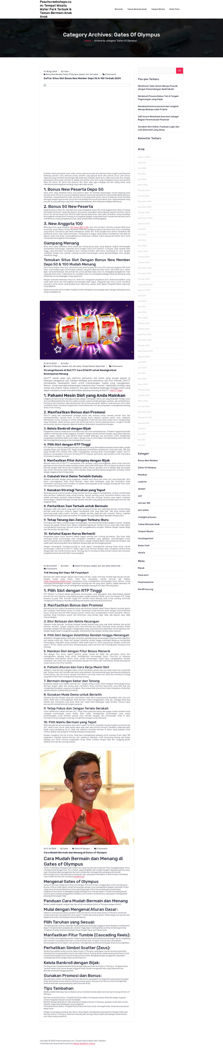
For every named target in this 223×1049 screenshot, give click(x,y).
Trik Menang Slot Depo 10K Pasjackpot (66, 572)
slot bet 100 (144, 503)
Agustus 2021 (144, 423)
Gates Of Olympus (70, 74)
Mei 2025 (142, 240)
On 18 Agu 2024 (50, 71)
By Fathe (65, 71)
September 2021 (145, 418)
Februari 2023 (144, 390)
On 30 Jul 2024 (50, 363)
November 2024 (145, 273)
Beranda (119, 9)
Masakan (142, 474)
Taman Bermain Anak (137, 9)
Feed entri (143, 575)
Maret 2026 (143, 185)
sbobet (82, 74)
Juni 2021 (142, 434)
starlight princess (147, 517)
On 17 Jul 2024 (50, 849)
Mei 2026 (142, 174)
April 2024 (142, 312)
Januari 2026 (143, 196)
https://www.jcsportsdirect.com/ (58, 581)
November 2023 (145, 340)
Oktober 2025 (144, 212)
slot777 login (116, 390)
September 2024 (145, 285)
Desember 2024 (145, 268)
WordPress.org (145, 589)
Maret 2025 (143, 251)
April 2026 (142, 179)
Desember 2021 (144, 412)
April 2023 (142, 379)
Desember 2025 (145, 201)
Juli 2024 (142, 296)
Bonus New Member (54, 74)
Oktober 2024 (144, 279)
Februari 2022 (144, 406)
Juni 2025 (142, 235)
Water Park (174, 9)
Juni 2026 (142, 168)
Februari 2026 (144, 190)
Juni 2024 (142, 301)
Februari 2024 (144, 323)
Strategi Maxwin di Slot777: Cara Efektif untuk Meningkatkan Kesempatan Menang (80, 372)
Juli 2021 (142, 429)
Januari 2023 (143, 395)
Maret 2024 (143, 318)
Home (87, 40)
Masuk (141, 568)
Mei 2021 (141, 440)
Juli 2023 (142, 362)
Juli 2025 (142, 229)
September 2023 (145, 351)
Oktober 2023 (144, 345)
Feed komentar (146, 582)
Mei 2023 (142, 373)
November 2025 (145, 207)
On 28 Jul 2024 (50, 566)
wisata (141, 552)
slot (87, 74)
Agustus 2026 (144, 157)
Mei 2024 (142, 307)
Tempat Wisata (158, 9)
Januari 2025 (143, 262)
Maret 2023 (143, 384)
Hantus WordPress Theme (84, 1044)
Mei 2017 (141, 445)
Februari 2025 (144, 257)
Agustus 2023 (144, 357)
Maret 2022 (143, 401)
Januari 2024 (143, 329)
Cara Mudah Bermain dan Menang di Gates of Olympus (75, 852)
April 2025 (142, 246)
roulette (142, 482)
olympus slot (79, 877)
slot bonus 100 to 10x (79, 227)
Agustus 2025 (144, 224)
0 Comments (110, 74)
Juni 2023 (142, 368)
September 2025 (145, 218)
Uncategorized (145, 538)
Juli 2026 (142, 163)
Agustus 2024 (144, 290)
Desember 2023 (145, 334)
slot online (94, 74)
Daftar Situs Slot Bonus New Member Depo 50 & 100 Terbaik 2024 (82, 78)
